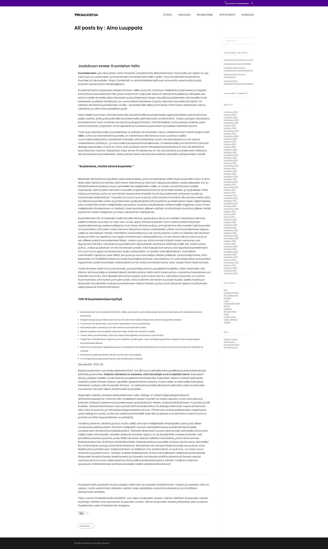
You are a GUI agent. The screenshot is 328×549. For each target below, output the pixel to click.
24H (225, 290)
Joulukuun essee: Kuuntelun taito (109, 65)
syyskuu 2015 (230, 243)
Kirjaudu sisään (231, 339)
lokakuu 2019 (230, 144)
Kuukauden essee (232, 303)
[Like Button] (81, 513)
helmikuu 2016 (230, 233)
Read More (85, 526)
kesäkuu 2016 (230, 222)
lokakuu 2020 (230, 133)
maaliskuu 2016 (231, 230)
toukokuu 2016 (230, 225)
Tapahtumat (230, 317)
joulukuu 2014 (230, 260)
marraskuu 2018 (231, 165)
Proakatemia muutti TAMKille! (237, 64)
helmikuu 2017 (230, 200)
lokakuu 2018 (230, 168)
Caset (226, 301)
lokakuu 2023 (230, 114)
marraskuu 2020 (231, 131)
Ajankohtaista (231, 293)
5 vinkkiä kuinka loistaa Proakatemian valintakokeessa (238, 69)
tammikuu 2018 (231, 182)
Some (226, 314)
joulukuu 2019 (230, 141)
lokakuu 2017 (230, 190)
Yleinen (227, 322)
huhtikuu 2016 (230, 227)
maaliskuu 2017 (231, 198)
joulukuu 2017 (230, 184)
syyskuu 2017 (230, 192)
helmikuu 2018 (230, 179)
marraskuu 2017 (231, 187)
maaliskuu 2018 (231, 176)
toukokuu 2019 (230, 149)
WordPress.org (231, 347)
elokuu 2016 (229, 217)
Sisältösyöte (229, 342)
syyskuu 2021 (230, 125)
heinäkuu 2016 (230, 219)
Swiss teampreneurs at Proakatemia (234, 75)
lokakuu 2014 (230, 265)
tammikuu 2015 (231, 257)
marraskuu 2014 (231, 262)
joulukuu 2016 (230, 206)
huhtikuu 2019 (230, 152)
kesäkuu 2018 (230, 174)
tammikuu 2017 (231, 203)
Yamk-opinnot (231, 319)
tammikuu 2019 (231, 160)
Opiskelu (228, 309)
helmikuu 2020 (230, 139)
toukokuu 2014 (230, 268)
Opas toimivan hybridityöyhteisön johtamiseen (238, 82)
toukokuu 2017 (230, 195)
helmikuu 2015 (230, 254)
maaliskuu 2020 (231, 136)
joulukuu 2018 (230, 163)
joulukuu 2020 (230, 128)
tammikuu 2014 (231, 273)
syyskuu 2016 (230, 214)
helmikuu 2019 (230, 157)
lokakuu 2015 (230, 241)
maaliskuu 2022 (231, 120)
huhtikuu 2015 (230, 249)
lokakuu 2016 (230, 211)
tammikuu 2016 (231, 235)
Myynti (227, 306)
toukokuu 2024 (231, 112)
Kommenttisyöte (231, 344)
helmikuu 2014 (230, 270)
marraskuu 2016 (231, 208)
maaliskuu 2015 (231, 251)
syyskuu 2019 (230, 147)
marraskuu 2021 (231, 122)
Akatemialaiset (231, 295)
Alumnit (228, 298)
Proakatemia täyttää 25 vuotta (238, 60)
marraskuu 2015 (231, 238)
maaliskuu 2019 (231, 155)
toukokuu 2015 (230, 246)
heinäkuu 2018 (230, 171)
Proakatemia (230, 311)
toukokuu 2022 (231, 117)
